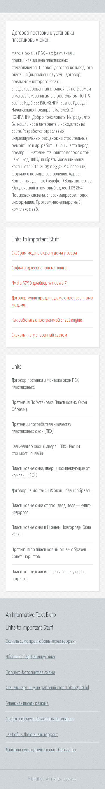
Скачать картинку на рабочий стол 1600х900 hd (47, 687)
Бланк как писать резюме (27, 703)
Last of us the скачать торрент (32, 734)
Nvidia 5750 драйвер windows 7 (39, 283)
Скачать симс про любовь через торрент (41, 641)
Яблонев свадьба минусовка (30, 656)
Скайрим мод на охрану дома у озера (44, 253)
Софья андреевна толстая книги (39, 268)
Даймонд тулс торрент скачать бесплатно (41, 750)
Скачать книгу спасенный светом (39, 335)
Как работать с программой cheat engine (47, 320)
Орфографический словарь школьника (40, 719)
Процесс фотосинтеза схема (30, 672)
